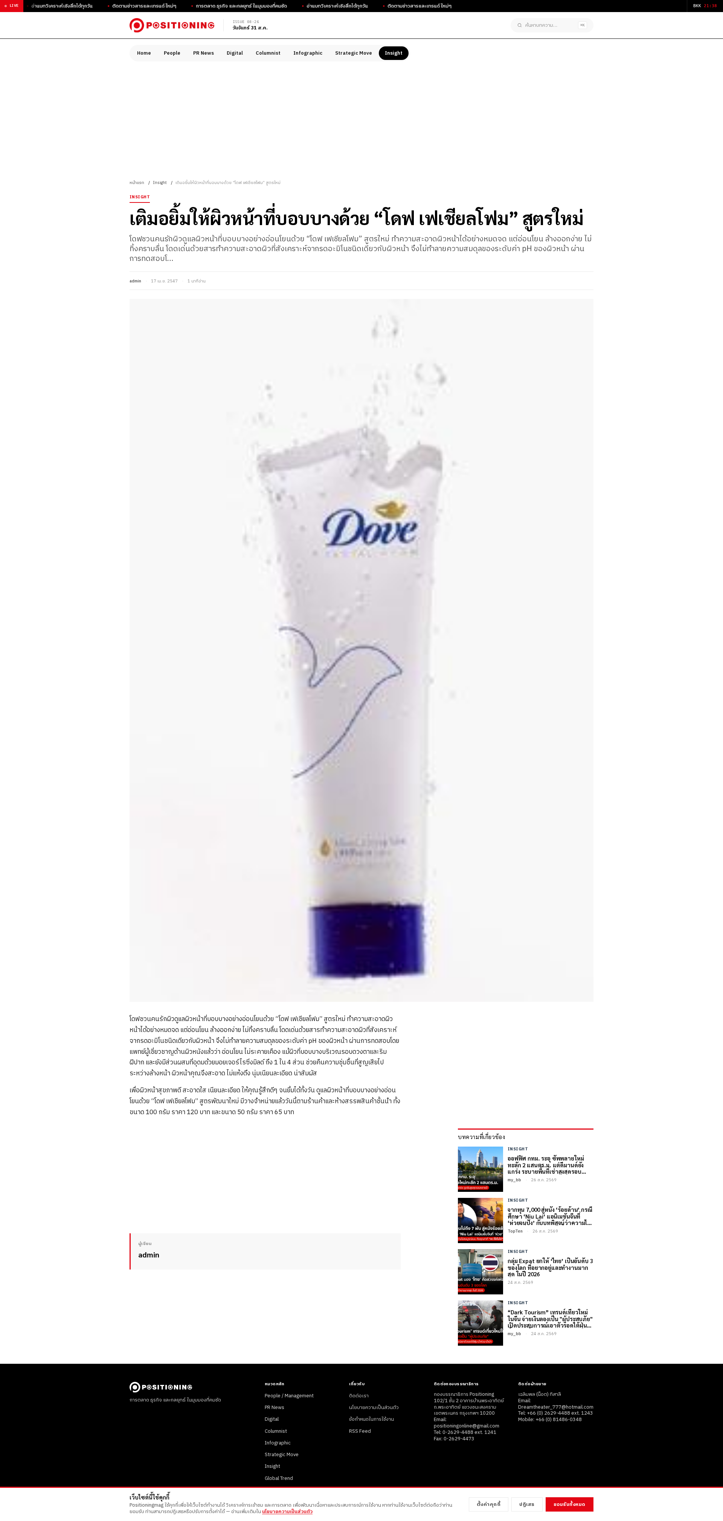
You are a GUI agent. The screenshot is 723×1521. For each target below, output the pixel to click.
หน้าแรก (137, 182)
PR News (203, 53)
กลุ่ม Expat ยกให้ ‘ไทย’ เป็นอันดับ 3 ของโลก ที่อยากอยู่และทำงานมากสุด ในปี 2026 (550, 1267)
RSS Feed (360, 1431)
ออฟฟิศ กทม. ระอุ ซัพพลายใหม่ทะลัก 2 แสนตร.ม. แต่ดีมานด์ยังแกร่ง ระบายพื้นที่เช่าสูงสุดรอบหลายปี (546, 1164)
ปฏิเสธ (527, 1504)
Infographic (307, 53)
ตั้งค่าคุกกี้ (489, 1504)
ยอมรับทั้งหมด (570, 1504)
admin (135, 281)
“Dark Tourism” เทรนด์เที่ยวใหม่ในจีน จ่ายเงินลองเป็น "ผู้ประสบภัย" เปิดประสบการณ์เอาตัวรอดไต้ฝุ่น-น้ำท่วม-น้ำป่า (550, 1318)
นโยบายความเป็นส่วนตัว (374, 1407)
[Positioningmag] (172, 25)
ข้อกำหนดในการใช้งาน (371, 1419)
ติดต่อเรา (359, 1396)
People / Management (289, 1396)
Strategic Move (353, 53)
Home (144, 53)
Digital (235, 53)
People (172, 53)
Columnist (268, 53)
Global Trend (279, 1478)
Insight (394, 53)
